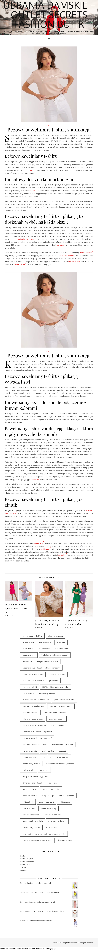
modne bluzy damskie (31, 763)
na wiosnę (44, 770)
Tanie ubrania (51, 827)
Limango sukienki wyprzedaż (34, 725)
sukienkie (38, 543)
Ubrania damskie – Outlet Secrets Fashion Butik (49, 14)
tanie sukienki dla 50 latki (33, 821)
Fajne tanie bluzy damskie (33, 680)
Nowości (23, 870)
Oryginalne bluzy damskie (33, 783)
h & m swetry (28, 693)
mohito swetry (29, 770)
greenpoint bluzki (30, 687)
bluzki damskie (74, 261)
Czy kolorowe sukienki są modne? (54, 655)
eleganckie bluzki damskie (47, 661)
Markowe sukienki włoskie (62, 744)
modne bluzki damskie (59, 757)
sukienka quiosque (66, 795)
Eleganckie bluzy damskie (33, 674)
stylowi (35, 479)
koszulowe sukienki (56, 719)
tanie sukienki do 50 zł (57, 821)
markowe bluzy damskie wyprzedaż (37, 738)
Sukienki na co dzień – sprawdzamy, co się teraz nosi (18, 608)
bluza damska (28, 642)
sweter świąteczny (48, 808)
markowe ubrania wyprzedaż (54, 751)
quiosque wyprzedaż (51, 789)
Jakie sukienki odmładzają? (33, 706)
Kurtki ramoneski (27, 861)
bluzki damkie (86, 252)
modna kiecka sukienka (26, 239)
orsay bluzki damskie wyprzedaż (36, 776)
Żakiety (23, 867)
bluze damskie (45, 642)
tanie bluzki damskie (31, 815)
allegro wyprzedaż (55, 636)
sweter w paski (29, 808)
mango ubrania (58, 725)
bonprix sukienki (61, 648)
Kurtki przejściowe (27, 859)
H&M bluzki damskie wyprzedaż (55, 687)
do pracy (61, 245)
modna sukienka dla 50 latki (34, 757)
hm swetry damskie (47, 693)
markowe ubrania (30, 751)
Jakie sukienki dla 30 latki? (64, 700)
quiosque (53, 783)
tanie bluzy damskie (53, 815)
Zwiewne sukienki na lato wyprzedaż (37, 840)
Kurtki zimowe (26, 864)
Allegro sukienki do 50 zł (32, 636)
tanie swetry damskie (31, 827)
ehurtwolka (27, 661)
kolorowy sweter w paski (33, 719)
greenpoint (53, 680)
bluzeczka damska (66, 255)
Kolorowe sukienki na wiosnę (54, 712)
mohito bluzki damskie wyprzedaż (60, 763)
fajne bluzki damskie (57, 674)
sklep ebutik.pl (48, 795)
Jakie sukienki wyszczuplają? (61, 706)
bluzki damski (44, 648)
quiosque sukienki (30, 789)
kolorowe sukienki (30, 712)
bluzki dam (61, 642)
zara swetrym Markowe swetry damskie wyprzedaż (44, 834)
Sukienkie (45, 549)
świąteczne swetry (66, 840)
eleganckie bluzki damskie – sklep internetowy (41, 668)
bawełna (33, 190)
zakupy (30, 170)
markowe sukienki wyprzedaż (35, 744)
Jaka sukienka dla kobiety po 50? (36, 700)
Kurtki (49, 125)
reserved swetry (30, 795)
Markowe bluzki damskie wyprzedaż (37, 731)
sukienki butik (28, 802)
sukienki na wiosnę (46, 802)
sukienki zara (65, 802)
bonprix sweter (29, 655)
